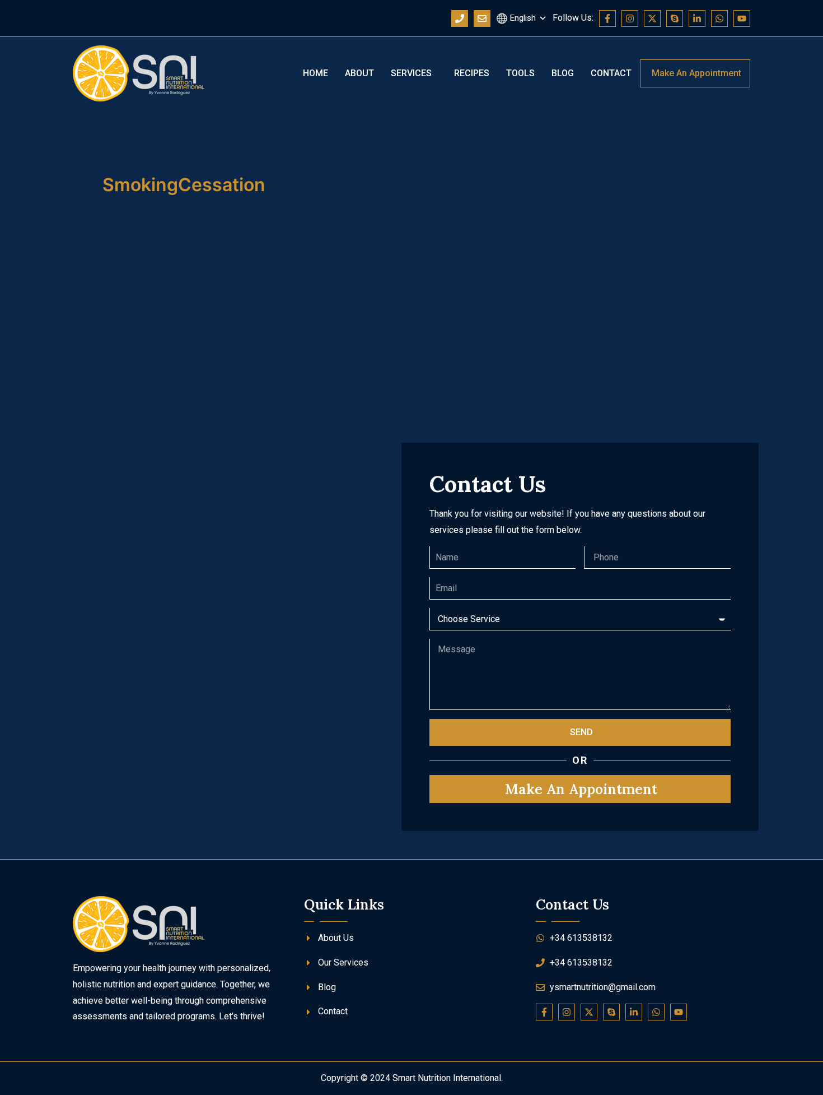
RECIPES (471, 73)
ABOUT (359, 73)
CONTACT (611, 73)
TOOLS (520, 73)
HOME (315, 73)
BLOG (562, 73)
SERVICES (411, 73)
